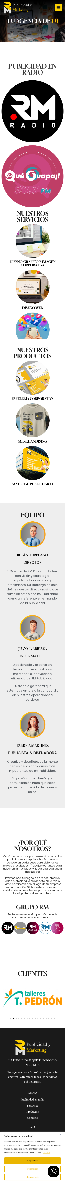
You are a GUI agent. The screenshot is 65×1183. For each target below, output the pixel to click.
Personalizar (32, 1169)
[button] (10, 1030)
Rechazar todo (32, 1177)
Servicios (32, 1117)
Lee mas (46, 1152)
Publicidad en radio (32, 1111)
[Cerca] (62, 1134)
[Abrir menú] (58, 7)
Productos (32, 1123)
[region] (32, 1157)
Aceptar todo (32, 1161)
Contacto (32, 1129)
